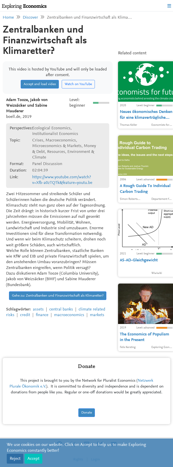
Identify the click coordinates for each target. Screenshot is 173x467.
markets (97, 315)
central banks (61, 309)
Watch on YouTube (78, 84)
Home (8, 17)
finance (42, 315)
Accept (33, 458)
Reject (15, 458)
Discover (30, 17)
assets (38, 309)
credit (25, 315)
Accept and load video (40, 84)
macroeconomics (69, 315)
